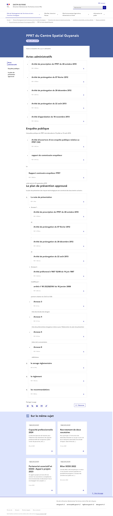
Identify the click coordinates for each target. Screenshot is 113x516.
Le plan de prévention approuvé (11, 74)
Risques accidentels (100, 20)
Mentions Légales (26, 510)
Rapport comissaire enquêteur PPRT (44, 173)
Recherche (104, 7)
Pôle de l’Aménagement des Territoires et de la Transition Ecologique (20, 14)
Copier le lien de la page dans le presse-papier (46, 406)
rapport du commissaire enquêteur (47, 155)
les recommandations (40, 389)
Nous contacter (36, 510)
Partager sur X (32, 406)
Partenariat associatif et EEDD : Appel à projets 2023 (40, 469)
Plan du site (9, 510)
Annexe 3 (38, 301)
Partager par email (41, 406)
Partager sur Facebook (27, 406)
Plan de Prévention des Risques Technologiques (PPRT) (22, 22)
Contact (102, 3)
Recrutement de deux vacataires (70, 431)
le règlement (36, 376)
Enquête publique (13, 69)
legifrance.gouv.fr (87, 504)
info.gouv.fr (59, 504)
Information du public (97, 14)
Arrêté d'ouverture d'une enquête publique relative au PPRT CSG (55, 141)
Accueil (8, 20)
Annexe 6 (38, 347)
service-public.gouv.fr (73, 504)
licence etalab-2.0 (40, 514)
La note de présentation (41, 197)
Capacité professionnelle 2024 (41, 431)
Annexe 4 (38, 316)
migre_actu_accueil (32, 41)
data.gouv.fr (99, 504)
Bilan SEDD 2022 (68, 466)
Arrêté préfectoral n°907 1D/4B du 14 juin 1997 (54, 271)
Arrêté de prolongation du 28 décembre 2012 (51, 90)
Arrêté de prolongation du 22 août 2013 (49, 103)
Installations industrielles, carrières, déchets (83, 20)
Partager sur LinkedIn (37, 406)
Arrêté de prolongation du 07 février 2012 (50, 77)
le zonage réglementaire (41, 363)
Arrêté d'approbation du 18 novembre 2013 (51, 116)
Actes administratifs (12, 64)
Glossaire (17, 510)
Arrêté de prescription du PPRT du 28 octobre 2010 (54, 64)
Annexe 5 (38, 332)
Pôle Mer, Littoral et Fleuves (49, 14)
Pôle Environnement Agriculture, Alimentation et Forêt (72, 14)
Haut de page (98, 493)
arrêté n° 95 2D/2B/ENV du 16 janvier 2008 (52, 286)
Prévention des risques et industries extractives (59, 20)
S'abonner (81, 405)
